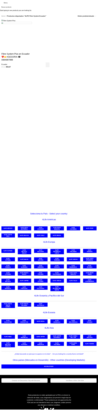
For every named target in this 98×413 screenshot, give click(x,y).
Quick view (50, 64)
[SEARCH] (96, 7)
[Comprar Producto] (47, 64)
